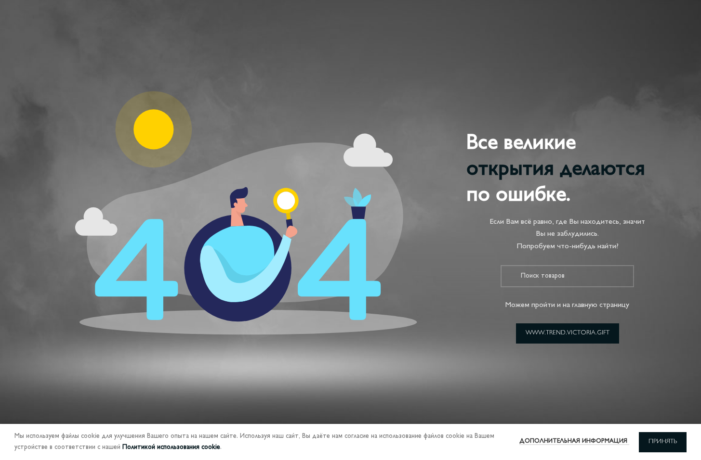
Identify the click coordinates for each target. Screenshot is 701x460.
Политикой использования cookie (171, 447)
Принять (662, 442)
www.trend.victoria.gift (567, 333)
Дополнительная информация (574, 441)
